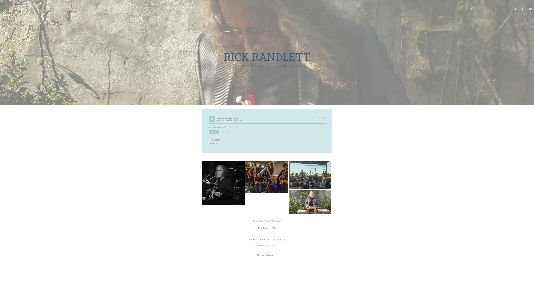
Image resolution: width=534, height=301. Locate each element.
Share (227, 132)
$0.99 (213, 132)
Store (274, 65)
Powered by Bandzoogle (267, 255)
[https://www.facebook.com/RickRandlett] (522, 9)
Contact (296, 65)
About (261, 65)
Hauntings (234, 127)
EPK (284, 65)
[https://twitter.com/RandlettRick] (514, 9)
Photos (248, 65)
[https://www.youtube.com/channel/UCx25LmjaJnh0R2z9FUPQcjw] (530, 9)
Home (236, 65)
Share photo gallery (268, 220)
